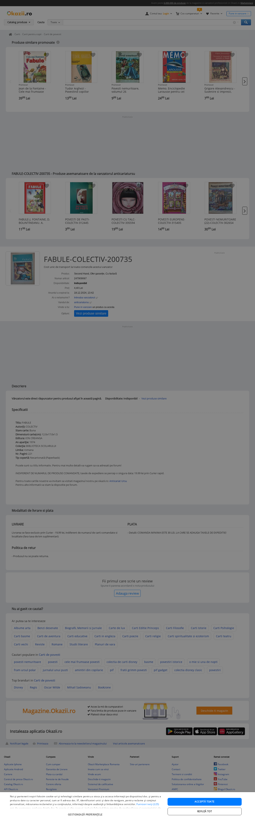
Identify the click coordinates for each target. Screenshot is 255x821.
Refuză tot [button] (204, 811)
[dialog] (127, 806)
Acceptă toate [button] (204, 801)
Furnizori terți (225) (147, 804)
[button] (86, 812)
